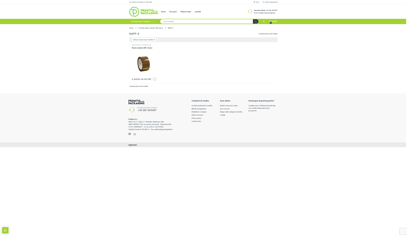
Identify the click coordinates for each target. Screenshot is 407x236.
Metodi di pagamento (199, 109)
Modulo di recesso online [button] (229, 105)
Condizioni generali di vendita (202, 105)
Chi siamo (173, 12)
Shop (257, 2)
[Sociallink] (129, 134)
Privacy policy (196, 118)
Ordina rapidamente (271, 2)
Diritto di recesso (197, 115)
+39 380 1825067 (146, 110)
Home (163, 12)
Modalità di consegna (199, 112)
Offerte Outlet (186, 12)
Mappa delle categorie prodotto (231, 112)
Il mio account (224, 109)
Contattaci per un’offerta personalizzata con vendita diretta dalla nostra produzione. (261, 108)
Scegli (154, 79)
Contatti (198, 12)
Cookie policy (196, 121)
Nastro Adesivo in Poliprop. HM (141, 45)
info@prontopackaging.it (266, 13)
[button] (5, 230)
